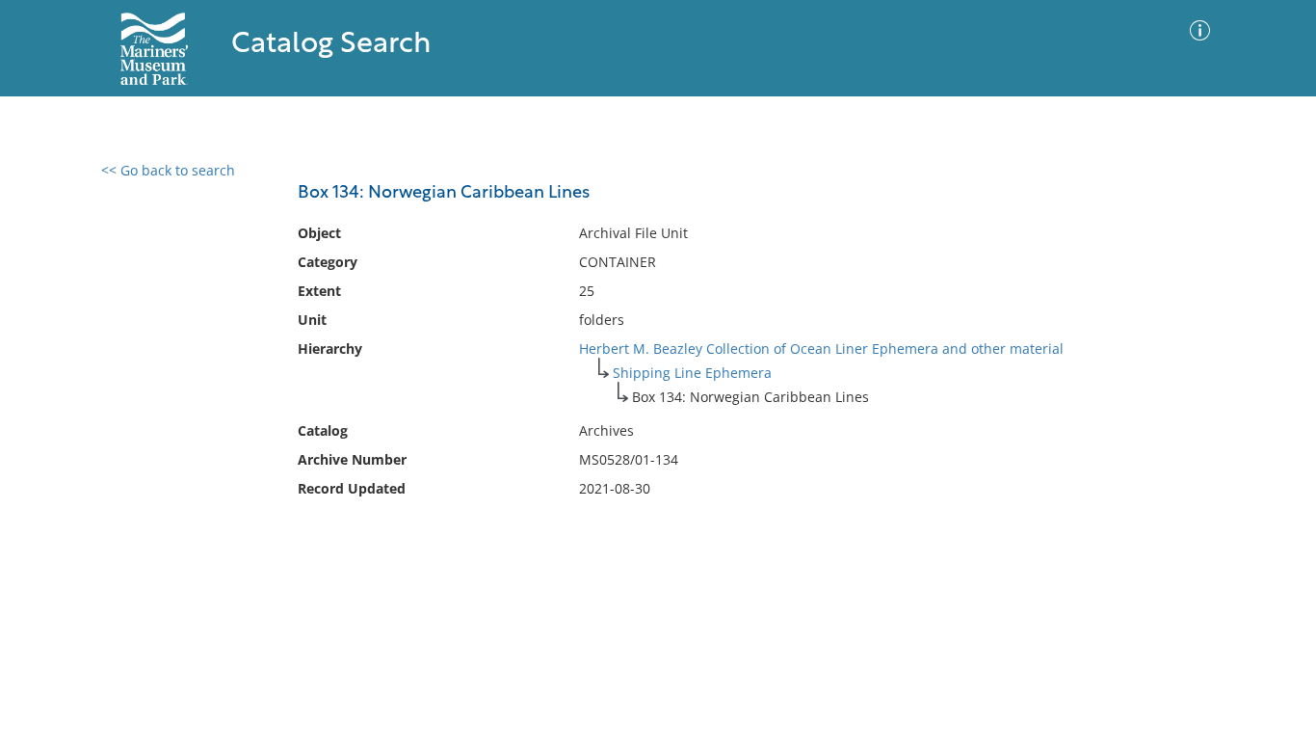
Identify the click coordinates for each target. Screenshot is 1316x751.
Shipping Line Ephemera (692, 372)
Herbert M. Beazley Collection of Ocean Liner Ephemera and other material (821, 348)
